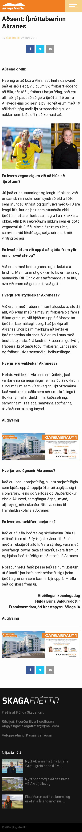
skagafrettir (13, 37)
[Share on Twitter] (40, 49)
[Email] (50, 49)
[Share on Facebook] (30, 49)
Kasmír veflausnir (39, 735)
